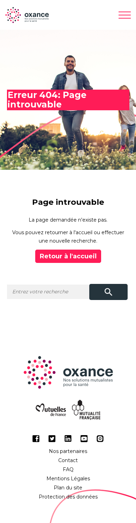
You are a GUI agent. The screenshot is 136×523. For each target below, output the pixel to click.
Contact (68, 460)
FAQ (68, 469)
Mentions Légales (68, 478)
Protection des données (68, 497)
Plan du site (68, 487)
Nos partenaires (68, 451)
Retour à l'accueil (68, 256)
